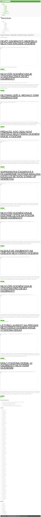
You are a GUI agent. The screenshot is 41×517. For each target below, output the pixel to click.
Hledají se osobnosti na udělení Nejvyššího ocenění (19, 251)
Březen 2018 (4, 494)
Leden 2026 (4, 411)
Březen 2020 (4, 471)
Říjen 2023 (3, 435)
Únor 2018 (4, 495)
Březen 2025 (4, 419)
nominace (19, 82)
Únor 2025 (4, 420)
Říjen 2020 (4, 465)
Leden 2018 (4, 496)
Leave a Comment (23, 47)
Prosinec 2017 (4, 497)
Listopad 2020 (4, 464)
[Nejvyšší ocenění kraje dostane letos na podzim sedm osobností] (18, 239)
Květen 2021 (4, 458)
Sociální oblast (4, 511)
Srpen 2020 (4, 467)
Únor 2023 (4, 440)
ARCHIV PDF (4, 12)
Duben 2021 (4, 459)
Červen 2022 (4, 447)
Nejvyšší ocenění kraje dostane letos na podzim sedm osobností (17, 215)
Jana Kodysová (2, 47)
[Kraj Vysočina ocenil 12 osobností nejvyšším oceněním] (18, 389)
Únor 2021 (3, 461)
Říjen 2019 (3, 476)
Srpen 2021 (4, 456)
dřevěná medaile (10, 101)
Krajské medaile (12, 294)
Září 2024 (3, 425)
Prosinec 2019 (4, 474)
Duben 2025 (4, 418)
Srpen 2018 (4, 489)
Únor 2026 (4, 410)
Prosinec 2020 (4, 463)
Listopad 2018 (4, 486)
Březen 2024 (4, 430)
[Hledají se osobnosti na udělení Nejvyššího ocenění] (18, 274)
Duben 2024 (4, 429)
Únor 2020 (4, 472)
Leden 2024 (4, 432)
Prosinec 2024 (4, 422)
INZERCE (3, 15)
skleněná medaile (5, 102)
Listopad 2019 (4, 475)
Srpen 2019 (4, 478)
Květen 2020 (4, 469)
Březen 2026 (4, 409)
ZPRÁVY (3, 4)
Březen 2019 (4, 482)
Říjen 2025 (3, 414)
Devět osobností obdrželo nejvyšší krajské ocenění (18, 42)
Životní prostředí (6, 11)
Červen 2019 (4, 479)
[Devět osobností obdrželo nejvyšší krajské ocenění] (18, 65)
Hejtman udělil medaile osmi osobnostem (19, 96)
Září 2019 (3, 477)
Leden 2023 (4, 441)
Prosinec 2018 (4, 485)
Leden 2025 (4, 421)
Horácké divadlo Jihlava (17, 101)
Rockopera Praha (30, 182)
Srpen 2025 (4, 415)
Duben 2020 (4, 470)
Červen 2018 (4, 491)
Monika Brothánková (3, 294)
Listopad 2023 (4, 434)
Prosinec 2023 (4, 433)
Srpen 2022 (4, 446)
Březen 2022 (4, 449)
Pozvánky (5, 8)
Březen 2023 (4, 439)
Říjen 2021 (3, 454)
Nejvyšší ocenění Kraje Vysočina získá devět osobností (16, 76)
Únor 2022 (4, 450)
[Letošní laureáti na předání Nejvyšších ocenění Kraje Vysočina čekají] (18, 351)
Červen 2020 (4, 468)
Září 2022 (3, 445)
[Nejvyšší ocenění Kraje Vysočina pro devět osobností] (18, 312)
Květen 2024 (4, 428)
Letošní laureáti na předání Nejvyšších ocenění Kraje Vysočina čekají (19, 327)
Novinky (5, 26)
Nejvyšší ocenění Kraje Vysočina (15, 47)
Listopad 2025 (4, 413)
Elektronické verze (6, 13)
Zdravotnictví (6, 28)
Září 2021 (3, 455)
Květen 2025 (4, 417)
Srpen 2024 (4, 426)
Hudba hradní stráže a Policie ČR (13, 182)
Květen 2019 (4, 480)
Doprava (5, 7)
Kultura (5, 27)
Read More (2, 69)
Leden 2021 (4, 462)
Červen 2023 (4, 437)
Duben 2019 (4, 481)
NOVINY (3, 14)
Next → (3, 397)
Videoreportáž (5, 37)
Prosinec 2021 (4, 452)
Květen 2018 (4, 492)
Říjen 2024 (3, 424)
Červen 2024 (4, 427)
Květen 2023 (4, 438)
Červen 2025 (4, 416)
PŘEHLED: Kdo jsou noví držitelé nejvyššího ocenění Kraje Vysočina (20, 134)
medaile (9, 47)
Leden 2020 (4, 473)
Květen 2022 (4, 448)
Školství (3, 510)
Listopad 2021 (4, 453)
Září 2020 (3, 466)
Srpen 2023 (4, 436)
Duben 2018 (4, 493)
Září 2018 (3, 488)
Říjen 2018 (3, 487)
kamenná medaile (23, 101)
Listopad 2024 (4, 423)
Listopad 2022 (4, 443)
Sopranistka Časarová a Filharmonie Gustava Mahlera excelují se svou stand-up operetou (20, 175)
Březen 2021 (4, 460)
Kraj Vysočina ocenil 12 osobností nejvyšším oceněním (16, 365)
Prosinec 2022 (4, 442)
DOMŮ (3, 3)
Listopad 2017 (4, 498)
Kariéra (5, 5)
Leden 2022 (4, 451)
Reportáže (5, 6)
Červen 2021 (4, 457)
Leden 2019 (4, 484)
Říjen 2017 (3, 499)
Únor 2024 (4, 431)
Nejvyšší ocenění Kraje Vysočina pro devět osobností (16, 288)
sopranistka (35, 182)
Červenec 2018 (4, 490)
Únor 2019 (4, 483)
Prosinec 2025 (4, 412)
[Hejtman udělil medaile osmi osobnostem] (18, 120)
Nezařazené (4, 506)
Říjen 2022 (3, 444)
